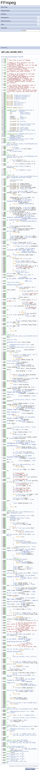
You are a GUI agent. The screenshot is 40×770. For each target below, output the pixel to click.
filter (13, 757)
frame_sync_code (26, 188)
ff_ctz (18, 452)
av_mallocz (10, 559)
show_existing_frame (27, 124)
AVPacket (13, 111)
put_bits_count (23, 494)
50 (3, 134)
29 (3, 107)
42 (3, 124)
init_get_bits (19, 191)
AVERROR (24, 554)
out (15, 339)
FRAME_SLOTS (15, 137)
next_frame (29, 139)
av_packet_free (18, 149)
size (21, 540)
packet (22, 111)
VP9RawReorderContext (26, 134)
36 (3, 116)
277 (3, 510)
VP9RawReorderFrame (25, 110)
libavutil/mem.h (20, 99)
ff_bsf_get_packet (24, 528)
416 (3, 746)
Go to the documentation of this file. (12, 57)
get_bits (24, 197)
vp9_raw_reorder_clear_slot (17, 156)
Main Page (4, 7)
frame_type (24, 127)
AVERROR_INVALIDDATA (25, 203)
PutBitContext (18, 434)
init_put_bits (18, 469)
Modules (3, 14)
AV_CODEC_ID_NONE (29, 742)
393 (3, 707)
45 (3, 127)
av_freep (13, 151)
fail (21, 579)
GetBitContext (15, 180)
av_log (15, 200)
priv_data (10, 346)
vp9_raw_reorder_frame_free (17, 144)
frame (15, 145)
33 (3, 112)
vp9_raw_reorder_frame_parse (17, 176)
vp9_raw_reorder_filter (15, 512)
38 (3, 119)
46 (3, 129)
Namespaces (5, 17)
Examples (4, 28)
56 (3, 142)
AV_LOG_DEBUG (27, 391)
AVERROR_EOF (22, 376)
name (12, 749)
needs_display (25, 114)
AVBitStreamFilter (18, 746)
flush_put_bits (18, 498)
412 (3, 740)
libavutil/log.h (20, 97)
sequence (23, 117)
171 (3, 334)
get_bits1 (28, 207)
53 (3, 139)
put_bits (16, 474)
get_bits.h (18, 104)
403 (3, 725)
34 (3, 114)
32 (3, 111)
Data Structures (5, 21)
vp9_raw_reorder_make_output (17, 336)
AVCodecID (24, 740)
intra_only (27, 258)
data (21, 546)
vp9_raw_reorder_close (15, 726)
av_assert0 (17, 437)
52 (3, 136)
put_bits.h (18, 105)
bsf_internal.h (19, 102)
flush (12, 755)
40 (3, 121)
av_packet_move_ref (20, 399)
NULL (29, 170)
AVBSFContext (33, 176)
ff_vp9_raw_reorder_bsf (15, 747)
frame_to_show (25, 125)
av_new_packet (23, 464)
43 (3, 125)
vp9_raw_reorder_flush (15, 709)
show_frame (24, 129)
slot (8, 137)
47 (3, 130)
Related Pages (5, 10)
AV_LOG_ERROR (27, 200)
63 (3, 155)
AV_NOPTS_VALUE (18, 585)
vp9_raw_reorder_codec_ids (16, 741)
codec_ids (14, 760)
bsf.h (16, 101)
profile (22, 121)
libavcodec (4, 47)
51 (3, 135)
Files (2, 24)
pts (21, 116)
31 (3, 110)
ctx (15, 157)
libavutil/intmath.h (21, 96)
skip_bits (19, 268)
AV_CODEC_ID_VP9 (15, 742)
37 (3, 117)
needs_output (24, 112)
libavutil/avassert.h (22, 95)
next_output (29, 347)
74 (3, 175)
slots (22, 119)
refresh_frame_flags (27, 130)
